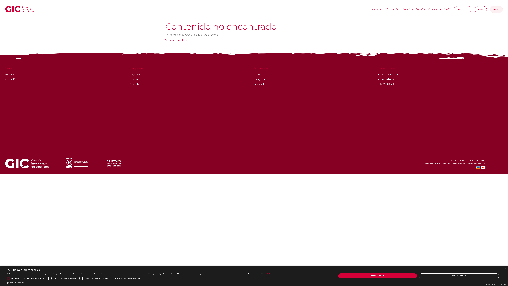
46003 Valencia (386, 79)
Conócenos (434, 9)
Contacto (462, 9)
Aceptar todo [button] (377, 276)
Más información (272, 274)
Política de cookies (458, 164)
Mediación (377, 9)
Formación (393, 9)
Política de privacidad (442, 164)
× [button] (505, 269)
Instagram (259, 79)
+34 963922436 (386, 84)
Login (496, 9)
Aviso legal (429, 164)
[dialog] (254, 276)
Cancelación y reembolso (476, 164)
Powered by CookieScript (496, 285)
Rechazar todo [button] (459, 276)
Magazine (407, 9)
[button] (143, 282)
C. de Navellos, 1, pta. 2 (390, 74)
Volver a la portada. (176, 40)
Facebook (259, 84)
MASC (447, 9)
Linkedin (258, 74)
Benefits (420, 9)
